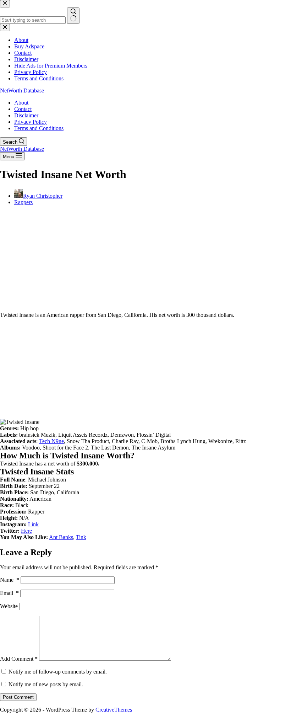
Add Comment (19, 659)
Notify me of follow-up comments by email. (58, 672)
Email (9, 593)
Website (9, 606)
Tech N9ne (51, 441)
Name (9, 580)
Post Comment (18, 697)
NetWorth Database (22, 90)
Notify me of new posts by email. (46, 684)
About (21, 103)
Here (26, 531)
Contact (23, 109)
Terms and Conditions (39, 128)
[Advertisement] (145, 261)
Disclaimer (26, 115)
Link (33, 524)
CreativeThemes (113, 710)
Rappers (23, 202)
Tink (81, 537)
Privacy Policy (30, 122)
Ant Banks (61, 537)
